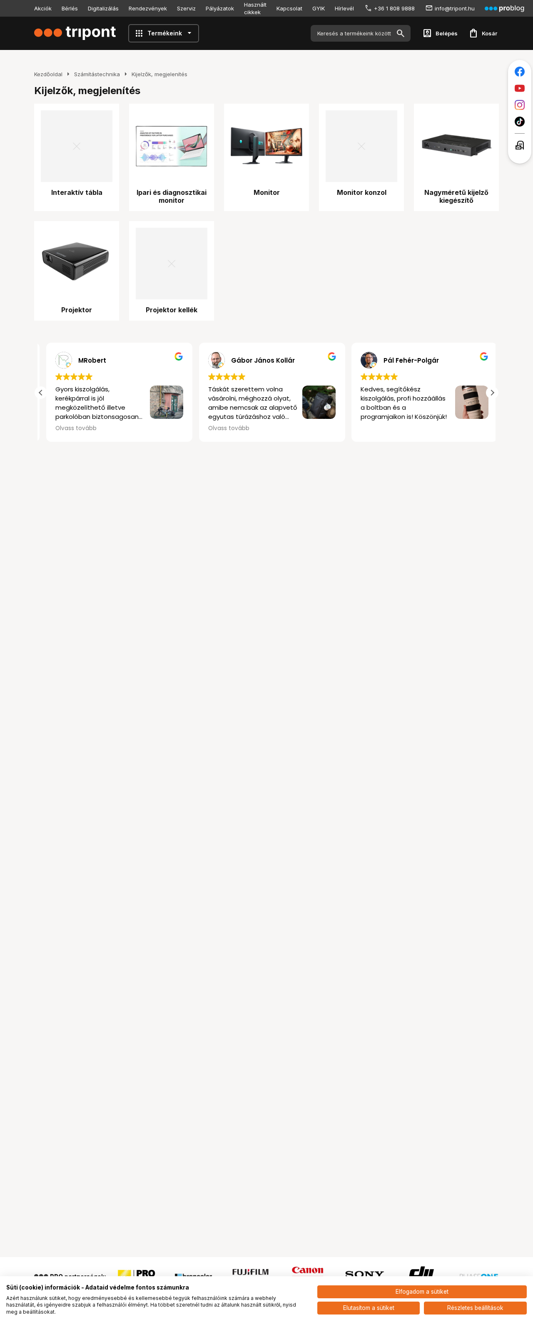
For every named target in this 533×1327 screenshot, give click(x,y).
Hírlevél (344, 8)
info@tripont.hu (455, 8)
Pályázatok (220, 8)
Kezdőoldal (48, 74)
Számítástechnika (97, 74)
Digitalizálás (103, 8)
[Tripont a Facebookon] (520, 72)
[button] (492, 392)
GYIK (318, 8)
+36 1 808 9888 (394, 8)
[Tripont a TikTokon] (520, 122)
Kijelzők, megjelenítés (159, 74)
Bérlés (70, 8)
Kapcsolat (289, 8)
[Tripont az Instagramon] (520, 105)
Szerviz (186, 8)
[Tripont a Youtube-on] (520, 88)
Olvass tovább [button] (70, 428)
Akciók (43, 8)
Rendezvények (148, 8)
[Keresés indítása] (401, 33)
